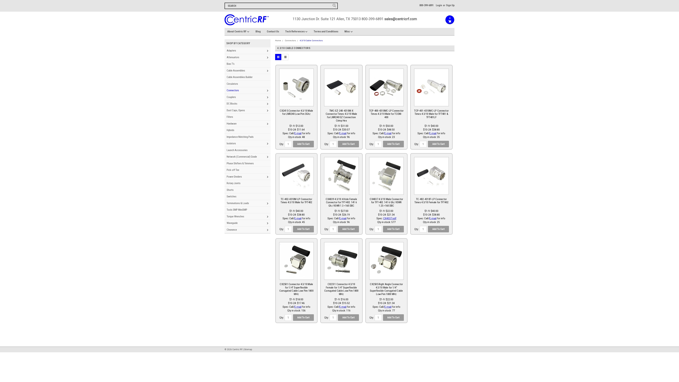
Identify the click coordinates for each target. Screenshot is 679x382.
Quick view (296, 103)
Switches (231, 196)
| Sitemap (247, 349)
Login (439, 5)
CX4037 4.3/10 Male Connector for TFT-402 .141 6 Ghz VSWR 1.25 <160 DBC (386, 202)
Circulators (232, 83)
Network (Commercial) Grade (242, 156)
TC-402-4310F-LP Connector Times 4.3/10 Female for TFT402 (431, 201)
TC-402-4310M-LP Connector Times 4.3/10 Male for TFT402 (296, 201)
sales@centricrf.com (400, 19)
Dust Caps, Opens (236, 110)
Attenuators (233, 57)
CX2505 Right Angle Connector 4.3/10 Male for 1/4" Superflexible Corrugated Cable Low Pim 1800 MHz (386, 289)
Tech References (295, 31)
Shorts (230, 190)
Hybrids (230, 130)
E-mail (297, 133)
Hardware (232, 123)
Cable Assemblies (236, 70)
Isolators (231, 143)
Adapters (231, 50)
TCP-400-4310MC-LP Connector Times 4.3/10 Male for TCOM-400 (386, 114)
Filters (230, 116)
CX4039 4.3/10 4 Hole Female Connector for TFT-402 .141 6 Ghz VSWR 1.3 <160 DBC (341, 202)
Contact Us (273, 31)
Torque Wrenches (235, 216)
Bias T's (230, 63)
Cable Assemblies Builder (240, 77)
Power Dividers (234, 176)
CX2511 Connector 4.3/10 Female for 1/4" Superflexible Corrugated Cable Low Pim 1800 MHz (341, 289)
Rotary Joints (233, 183)
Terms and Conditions (326, 31)
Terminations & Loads (238, 203)
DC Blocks (232, 103)
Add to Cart (303, 144)
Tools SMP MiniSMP (237, 209)
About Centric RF (237, 31)
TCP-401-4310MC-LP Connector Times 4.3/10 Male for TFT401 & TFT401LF (431, 114)
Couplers (231, 97)
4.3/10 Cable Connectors (311, 40)
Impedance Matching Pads (240, 136)
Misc (347, 31)
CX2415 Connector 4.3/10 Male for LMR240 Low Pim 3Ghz (296, 112)
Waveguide (232, 223)
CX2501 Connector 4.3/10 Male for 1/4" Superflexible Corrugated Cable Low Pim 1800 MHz (296, 289)
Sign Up (450, 5)
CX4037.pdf (389, 218)
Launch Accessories (237, 150)
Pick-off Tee (233, 170)
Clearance (232, 229)
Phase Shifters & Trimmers (240, 163)
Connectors (233, 90)
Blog (258, 31)
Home (278, 40)
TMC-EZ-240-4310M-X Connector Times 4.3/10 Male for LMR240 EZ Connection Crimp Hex (341, 115)
